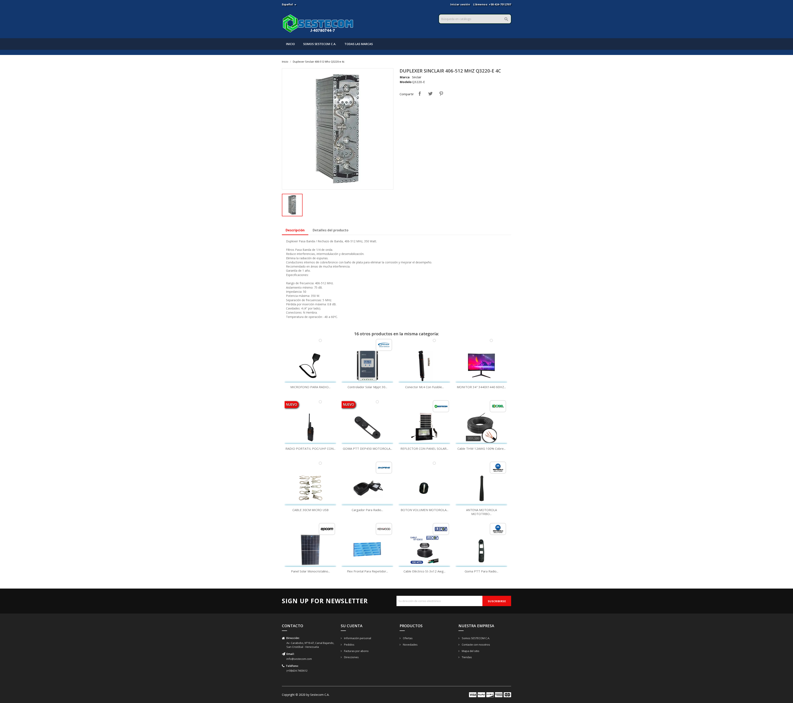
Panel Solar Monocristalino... (310, 571)
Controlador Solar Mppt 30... (367, 387)
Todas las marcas (358, 44)
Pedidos (348, 644)
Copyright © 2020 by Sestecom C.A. (305, 695)
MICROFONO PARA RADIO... (310, 387)
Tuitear (430, 93)
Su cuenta (351, 625)
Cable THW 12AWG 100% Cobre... (481, 448)
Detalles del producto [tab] (330, 230)
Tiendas (466, 657)
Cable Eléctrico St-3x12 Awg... (424, 571)
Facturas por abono (356, 651)
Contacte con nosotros (475, 644)
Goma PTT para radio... (481, 571)
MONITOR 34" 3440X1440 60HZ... (481, 387)
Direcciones (351, 657)
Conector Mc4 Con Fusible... (424, 387)
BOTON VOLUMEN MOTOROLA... (424, 510)
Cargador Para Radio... (367, 510)
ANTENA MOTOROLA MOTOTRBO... (481, 512)
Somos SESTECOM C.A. (319, 44)
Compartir (419, 93)
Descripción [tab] (295, 230)
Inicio (290, 44)
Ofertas (407, 638)
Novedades (410, 644)
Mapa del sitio (470, 651)
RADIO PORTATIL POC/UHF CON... (310, 448)
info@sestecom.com (299, 659)
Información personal (357, 638)
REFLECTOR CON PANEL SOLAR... (424, 448)
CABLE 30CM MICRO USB (310, 510)
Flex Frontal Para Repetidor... (367, 571)
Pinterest (441, 93)
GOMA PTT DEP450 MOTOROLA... (367, 448)
